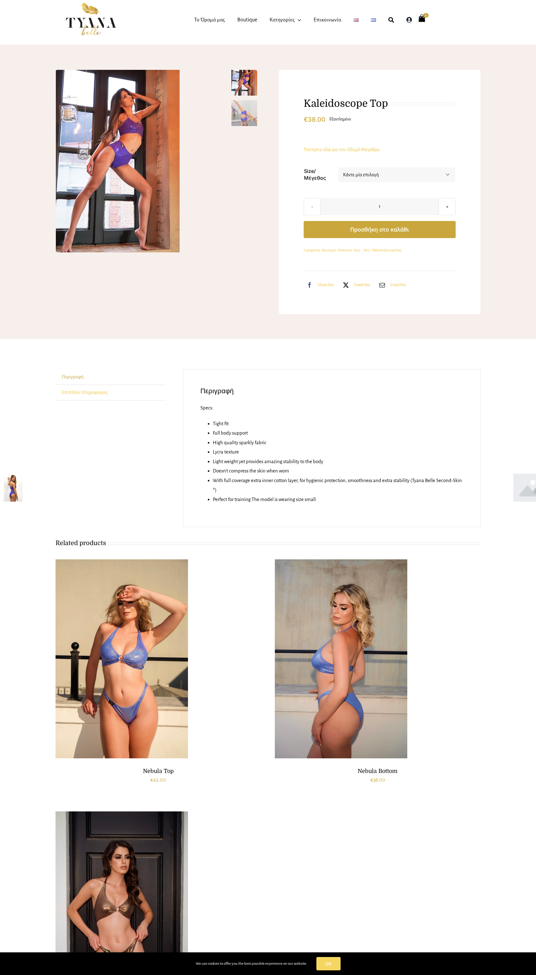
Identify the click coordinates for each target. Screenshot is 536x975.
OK (328, 964)
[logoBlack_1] (91, 5)
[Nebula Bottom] (341, 659)
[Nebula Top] (122, 659)
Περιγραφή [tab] (72, 376)
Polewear (345, 250)
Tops (356, 250)
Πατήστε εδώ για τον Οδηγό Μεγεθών (342, 149)
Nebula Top (158, 771)
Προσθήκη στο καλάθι (379, 229)
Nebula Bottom (378, 771)
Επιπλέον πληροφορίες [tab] (85, 392)
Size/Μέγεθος (315, 174)
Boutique (329, 250)
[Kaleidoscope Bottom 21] (141, 161)
